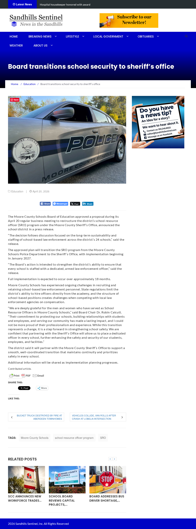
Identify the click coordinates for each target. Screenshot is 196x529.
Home (14, 36)
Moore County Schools (34, 438)
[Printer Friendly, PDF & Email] (26, 376)
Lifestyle (72, 36)
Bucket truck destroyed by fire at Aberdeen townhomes (39, 417)
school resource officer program (74, 438)
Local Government (108, 36)
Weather (16, 45)
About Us (40, 45)
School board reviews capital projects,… (62, 500)
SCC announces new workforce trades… (24, 498)
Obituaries (146, 36)
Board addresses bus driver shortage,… (106, 498)
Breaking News (40, 36)
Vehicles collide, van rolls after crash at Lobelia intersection (94, 417)
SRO (103, 438)
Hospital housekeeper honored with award (65, 4)
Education (17, 191)
